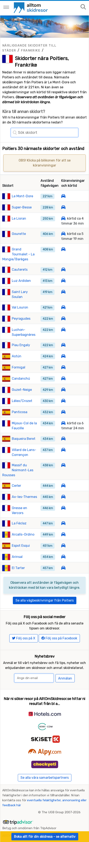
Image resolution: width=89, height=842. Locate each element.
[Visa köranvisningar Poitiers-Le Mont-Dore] (63, 196)
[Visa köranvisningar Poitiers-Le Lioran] (63, 218)
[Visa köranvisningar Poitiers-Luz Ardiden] (63, 281)
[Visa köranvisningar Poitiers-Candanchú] (63, 378)
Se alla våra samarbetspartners (44, 778)
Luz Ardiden (21, 281)
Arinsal (17, 557)
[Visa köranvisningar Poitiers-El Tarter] (63, 568)
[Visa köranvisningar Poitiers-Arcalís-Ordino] (63, 534)
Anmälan (65, 678)
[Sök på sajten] (83, 7)
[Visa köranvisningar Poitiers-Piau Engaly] (63, 345)
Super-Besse (22, 207)
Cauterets (20, 269)
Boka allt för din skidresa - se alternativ (45, 836)
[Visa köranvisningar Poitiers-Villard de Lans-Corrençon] (63, 450)
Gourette (19, 234)
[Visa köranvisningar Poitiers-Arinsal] (63, 557)
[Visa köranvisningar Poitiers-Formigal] (63, 367)
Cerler (16, 486)
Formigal (18, 367)
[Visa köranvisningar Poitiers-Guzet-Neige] (63, 390)
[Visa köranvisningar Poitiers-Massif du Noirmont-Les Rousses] (63, 465)
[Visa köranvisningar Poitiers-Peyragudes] (63, 319)
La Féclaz (19, 523)
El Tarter (18, 568)
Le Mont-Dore (22, 196)
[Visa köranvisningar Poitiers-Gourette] (63, 234)
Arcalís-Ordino (23, 534)
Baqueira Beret (23, 439)
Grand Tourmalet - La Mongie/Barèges (18, 254)
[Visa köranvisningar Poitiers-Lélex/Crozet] (63, 401)
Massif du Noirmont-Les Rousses (17, 470)
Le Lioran (19, 218)
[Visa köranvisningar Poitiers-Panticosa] (63, 412)
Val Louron (20, 307)
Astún (16, 356)
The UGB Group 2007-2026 (61, 812)
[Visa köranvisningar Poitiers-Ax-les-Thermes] (63, 497)
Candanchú (21, 378)
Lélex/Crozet (22, 401)
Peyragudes (21, 319)
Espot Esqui (21, 546)
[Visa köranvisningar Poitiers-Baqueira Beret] (63, 439)
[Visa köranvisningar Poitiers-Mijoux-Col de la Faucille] (63, 423)
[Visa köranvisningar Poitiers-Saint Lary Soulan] (63, 292)
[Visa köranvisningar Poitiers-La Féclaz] (63, 523)
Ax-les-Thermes (24, 497)
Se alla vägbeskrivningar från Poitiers (45, 600)
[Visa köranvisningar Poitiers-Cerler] (63, 486)
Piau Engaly (21, 345)
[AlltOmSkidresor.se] (31, 7)
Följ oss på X (25, 638)
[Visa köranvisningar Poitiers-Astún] (63, 356)
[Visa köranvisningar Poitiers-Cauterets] (63, 269)
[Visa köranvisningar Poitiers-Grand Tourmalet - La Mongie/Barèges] (63, 249)
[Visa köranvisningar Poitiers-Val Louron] (63, 307)
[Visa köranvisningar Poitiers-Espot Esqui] (63, 546)
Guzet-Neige (22, 390)
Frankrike (30, 50)
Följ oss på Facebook (61, 638)
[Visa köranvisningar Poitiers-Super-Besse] (63, 207)
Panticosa (19, 412)
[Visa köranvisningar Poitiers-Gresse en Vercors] (63, 508)
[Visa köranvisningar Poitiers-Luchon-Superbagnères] (63, 330)
